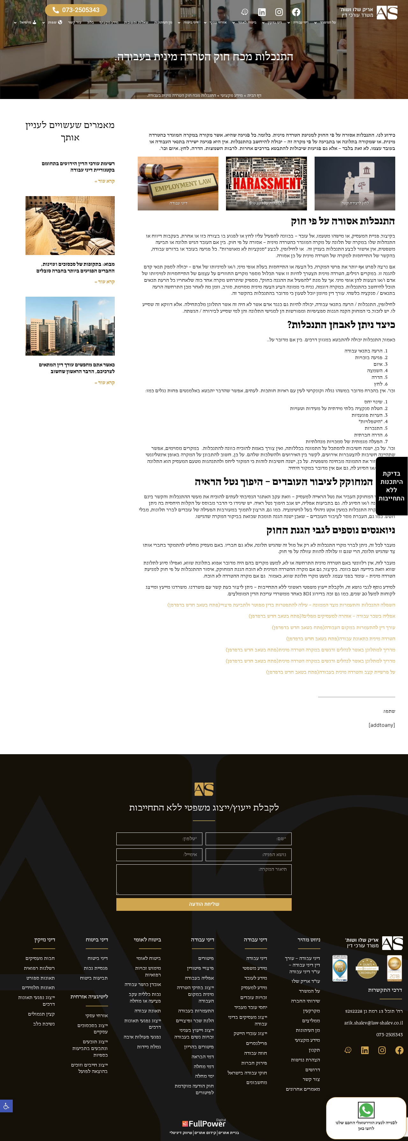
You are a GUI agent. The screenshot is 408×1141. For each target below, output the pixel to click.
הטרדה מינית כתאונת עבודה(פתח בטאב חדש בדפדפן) (340, 639)
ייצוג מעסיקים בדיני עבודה (247, 1021)
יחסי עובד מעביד (250, 1007)
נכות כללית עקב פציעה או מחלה (145, 998)
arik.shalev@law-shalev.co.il (373, 1023)
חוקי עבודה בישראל (247, 1073)
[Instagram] (279, 11)
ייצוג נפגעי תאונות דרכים (142, 1024)
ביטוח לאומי (247, 22)
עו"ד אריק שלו (306, 981)
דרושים (312, 1070)
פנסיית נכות (96, 968)
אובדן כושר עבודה (143, 985)
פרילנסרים (256, 1043)
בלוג (90, 22)
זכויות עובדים (253, 998)
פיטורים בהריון (199, 1047)
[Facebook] (296, 11)
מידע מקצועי (108, 22)
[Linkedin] (262, 11)
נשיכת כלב (44, 1024)
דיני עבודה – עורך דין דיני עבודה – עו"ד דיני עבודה (302, 965)
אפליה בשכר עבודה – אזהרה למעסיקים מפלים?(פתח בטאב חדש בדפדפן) (322, 616)
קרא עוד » (104, 181)
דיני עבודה (301, 22)
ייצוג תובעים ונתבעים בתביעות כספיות (90, 1048)
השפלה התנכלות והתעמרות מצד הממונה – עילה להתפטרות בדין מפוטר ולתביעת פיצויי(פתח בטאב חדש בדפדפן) (281, 605)
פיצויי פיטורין (200, 968)
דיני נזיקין (275, 22)
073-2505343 (389, 1035)
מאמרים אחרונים (303, 1089)
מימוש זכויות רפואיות (148, 972)
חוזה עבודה (255, 1053)
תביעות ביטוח (94, 978)
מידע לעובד (255, 978)
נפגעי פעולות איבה (142, 1037)
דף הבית (254, 95)
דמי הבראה (203, 1057)
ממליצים (311, 1021)
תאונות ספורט (40, 978)
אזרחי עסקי (218, 22)
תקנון (314, 1050)
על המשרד (328, 22)
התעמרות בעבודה (196, 1011)
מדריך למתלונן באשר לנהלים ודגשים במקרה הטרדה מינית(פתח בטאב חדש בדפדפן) (310, 650)
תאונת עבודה (148, 1011)
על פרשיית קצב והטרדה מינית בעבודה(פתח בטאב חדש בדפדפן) (330, 672)
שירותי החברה (305, 1001)
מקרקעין (311, 1011)
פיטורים (206, 958)
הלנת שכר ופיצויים (195, 1021)
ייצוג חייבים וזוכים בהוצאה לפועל (89, 1068)
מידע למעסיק (254, 988)
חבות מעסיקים (40, 958)
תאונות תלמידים (38, 988)
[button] (6, 1106)
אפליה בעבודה (199, 978)
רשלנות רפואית (39, 968)
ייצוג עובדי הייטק (250, 1034)
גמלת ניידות (149, 1047)
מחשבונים (256, 1083)
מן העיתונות (163, 22)
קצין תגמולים (41, 1014)
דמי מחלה (204, 1067)
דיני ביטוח (191, 22)
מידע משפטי (255, 968)
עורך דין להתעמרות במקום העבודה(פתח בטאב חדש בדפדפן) (333, 628)
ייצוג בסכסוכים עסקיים (92, 1029)
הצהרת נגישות (305, 1060)
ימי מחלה (204, 1076)
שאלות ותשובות (136, 22)
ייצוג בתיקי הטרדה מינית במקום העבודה (195, 994)
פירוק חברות (254, 1063)
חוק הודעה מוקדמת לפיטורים (194, 1089)
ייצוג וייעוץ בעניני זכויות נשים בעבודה (194, 1034)
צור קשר (75, 22)
